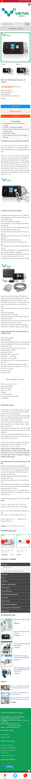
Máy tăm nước (5, 597)
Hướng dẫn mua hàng (5, 737)
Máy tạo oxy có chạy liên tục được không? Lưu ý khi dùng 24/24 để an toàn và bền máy (19, 688)
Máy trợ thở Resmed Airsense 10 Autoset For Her (7, 551)
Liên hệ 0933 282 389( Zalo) (24, 0)
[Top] (29, 771)
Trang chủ (13, 28)
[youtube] (6, 763)
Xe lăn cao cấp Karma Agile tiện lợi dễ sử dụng (22, 644)
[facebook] (1, 763)
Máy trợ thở (20, 28)
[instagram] (8, 763)
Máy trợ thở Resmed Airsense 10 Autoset (12, 145)
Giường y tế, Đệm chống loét (9, 584)
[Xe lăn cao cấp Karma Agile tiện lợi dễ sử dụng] (6, 648)
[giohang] (29, 4)
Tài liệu (13, 702)
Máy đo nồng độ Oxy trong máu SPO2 (11, 607)
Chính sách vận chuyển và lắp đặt (8, 750)
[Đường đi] (5, 775)
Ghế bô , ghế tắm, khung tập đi (9, 604)
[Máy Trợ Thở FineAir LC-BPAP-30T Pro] (23, 541)
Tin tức (3, 681)
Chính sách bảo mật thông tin (7, 745)
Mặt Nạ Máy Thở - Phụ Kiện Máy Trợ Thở (14, 571)
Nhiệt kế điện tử (5, 611)
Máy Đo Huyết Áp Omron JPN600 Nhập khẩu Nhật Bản (21, 656)
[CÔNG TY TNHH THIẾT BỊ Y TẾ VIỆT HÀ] (15, 13)
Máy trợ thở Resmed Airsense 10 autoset (15, 526)
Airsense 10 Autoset (12, 384)
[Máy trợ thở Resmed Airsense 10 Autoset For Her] (7, 541)
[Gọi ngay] (25, 775)
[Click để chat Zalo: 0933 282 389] (15, 775)
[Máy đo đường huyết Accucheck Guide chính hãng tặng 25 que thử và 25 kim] (6, 672)
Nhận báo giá (16, 106)
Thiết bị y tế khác (6, 601)
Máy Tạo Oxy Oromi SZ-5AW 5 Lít (22, 620)
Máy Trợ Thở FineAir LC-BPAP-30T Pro (22, 551)
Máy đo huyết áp (6, 587)
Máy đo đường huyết (7, 591)
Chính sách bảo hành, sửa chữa (7, 755)
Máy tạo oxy (5, 574)
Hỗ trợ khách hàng (7, 730)
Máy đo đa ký (7, 567)
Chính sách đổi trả (5, 753)
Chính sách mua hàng (8, 741)
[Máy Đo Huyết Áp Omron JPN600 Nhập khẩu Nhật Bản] (6, 660)
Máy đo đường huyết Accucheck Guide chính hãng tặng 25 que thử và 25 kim (22, 669)
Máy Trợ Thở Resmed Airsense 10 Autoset (22, 632)
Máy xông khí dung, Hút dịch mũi (10, 594)
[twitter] (4, 763)
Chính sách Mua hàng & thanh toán (8, 747)
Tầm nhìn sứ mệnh (5, 734)
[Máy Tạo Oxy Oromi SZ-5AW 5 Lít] (6, 624)
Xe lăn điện (4, 581)
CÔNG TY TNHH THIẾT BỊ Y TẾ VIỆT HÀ (13, 504)
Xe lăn (3, 577)
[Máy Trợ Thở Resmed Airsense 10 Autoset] (15, 47)
